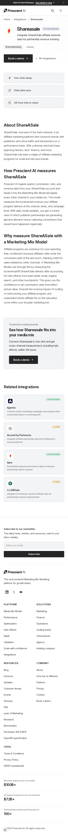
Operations (42, 623)
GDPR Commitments (14, 766)
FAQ (6, 707)
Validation (9, 642)
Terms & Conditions (14, 753)
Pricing (40, 688)
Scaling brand (44, 629)
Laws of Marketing (13, 713)
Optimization (10, 623)
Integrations (20, 19)
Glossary (8, 701)
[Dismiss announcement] (63, 2)
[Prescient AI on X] (14, 592)
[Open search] (52, 10)
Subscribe (34, 554)
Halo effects (10, 629)
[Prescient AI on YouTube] (21, 592)
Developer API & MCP (15, 732)
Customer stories (12, 688)
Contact (41, 694)
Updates (8, 682)
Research (9, 719)
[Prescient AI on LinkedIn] (7, 592)
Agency (41, 642)
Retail (6, 636)
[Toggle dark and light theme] (5, 829)
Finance (41, 617)
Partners (41, 682)
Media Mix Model (13, 611)
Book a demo (16, 58)
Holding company (46, 648)
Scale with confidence (15, 648)
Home (7, 19)
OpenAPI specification (15, 738)
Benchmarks (10, 725)
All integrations (47, 58)
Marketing (42, 611)
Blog (6, 670)
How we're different (47, 676)
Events (7, 694)
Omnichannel (43, 636)
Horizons (8, 676)
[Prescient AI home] (14, 11)
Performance (10, 617)
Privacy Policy (11, 759)
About (40, 670)
